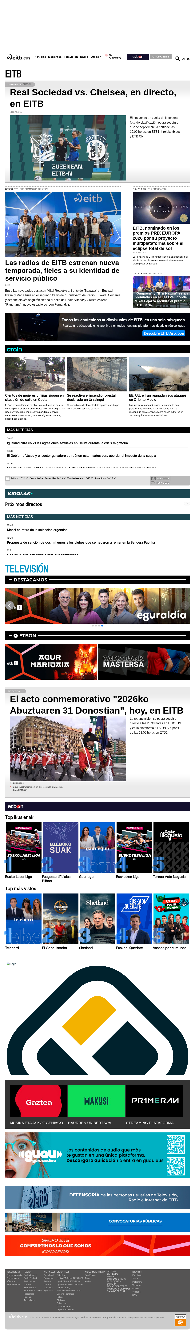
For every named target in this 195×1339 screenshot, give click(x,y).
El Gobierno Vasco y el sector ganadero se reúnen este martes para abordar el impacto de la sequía (81, 456)
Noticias (40, 56)
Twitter (135, 1278)
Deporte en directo (65, 1309)
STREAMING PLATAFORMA (150, 1123)
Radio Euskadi (30, 1278)
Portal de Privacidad (55, 1317)
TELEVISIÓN (27, 569)
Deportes (55, 56)
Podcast (27, 1297)
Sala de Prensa (116, 1291)
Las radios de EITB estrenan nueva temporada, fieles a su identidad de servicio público (62, 270)
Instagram (137, 1282)
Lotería (111, 1284)
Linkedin (136, 1288)
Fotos (87, 1278)
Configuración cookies (113, 1317)
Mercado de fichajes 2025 (69, 1290)
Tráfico (112, 1276)
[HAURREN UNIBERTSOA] (96, 1100)
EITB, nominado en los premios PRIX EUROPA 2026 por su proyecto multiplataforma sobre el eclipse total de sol (158, 238)
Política (47, 1281)
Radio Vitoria (29, 1281)
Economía (48, 1278)
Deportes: (63, 1272)
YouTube (136, 1292)
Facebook (137, 1275)
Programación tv (14, 1275)
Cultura (47, 1284)
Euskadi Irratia (30, 1275)
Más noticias (20, 430)
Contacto (147, 1317)
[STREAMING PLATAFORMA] (154, 1100)
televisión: (13, 1272)
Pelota (59, 1297)
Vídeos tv (11, 1281)
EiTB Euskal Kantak (33, 1290)
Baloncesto (62, 1303)
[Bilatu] (177, 58)
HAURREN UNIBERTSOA (89, 1123)
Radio (84, 56)
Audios (88, 1281)
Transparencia (133, 1317)
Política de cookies (90, 1317)
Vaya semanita (13, 1284)
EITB (13, 74)
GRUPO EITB (160, 56)
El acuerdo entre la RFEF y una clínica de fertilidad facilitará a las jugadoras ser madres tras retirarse (81, 468)
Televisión (71, 56)
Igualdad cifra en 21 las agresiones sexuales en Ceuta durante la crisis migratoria (67, 443)
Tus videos (162, 483)
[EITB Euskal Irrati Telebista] (19, 56)
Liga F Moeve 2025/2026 (68, 1281)
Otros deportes (64, 1306)
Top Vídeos (90, 1275)
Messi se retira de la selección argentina (37, 530)
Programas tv (13, 1278)
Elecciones (114, 1281)
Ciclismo (61, 1300)
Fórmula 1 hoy (63, 1287)
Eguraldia (48, 1290)
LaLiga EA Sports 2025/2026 (70, 1278)
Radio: (27, 1272)
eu (183, 58)
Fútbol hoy (61, 1275)
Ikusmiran (48, 1287)
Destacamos (30, 580)
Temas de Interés (117, 1286)
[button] (93, 626)
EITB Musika (30, 1287)
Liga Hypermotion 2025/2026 (70, 1284)
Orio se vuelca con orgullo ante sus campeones (42, 555)
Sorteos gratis (116, 1279)
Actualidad (49, 1275)
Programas (29, 1294)
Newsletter (137, 1272)
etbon (27, 635)
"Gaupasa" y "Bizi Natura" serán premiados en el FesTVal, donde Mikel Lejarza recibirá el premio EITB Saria (161, 299)
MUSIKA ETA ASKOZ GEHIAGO (36, 1123)
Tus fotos (163, 478)
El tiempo (112, 1274)
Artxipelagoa (29, 1300)
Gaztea (27, 1284)
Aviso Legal (73, 1317)
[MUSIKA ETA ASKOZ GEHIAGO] (38, 1100)
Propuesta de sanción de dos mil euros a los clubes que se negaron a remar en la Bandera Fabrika (81, 542)
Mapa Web (159, 1317)
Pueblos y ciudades (118, 1289)
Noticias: (49, 1272)
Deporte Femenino (65, 1294)
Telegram (136, 1285)
